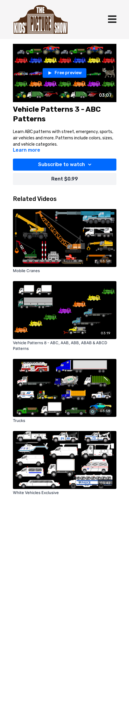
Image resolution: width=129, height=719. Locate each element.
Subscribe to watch (61, 164)
